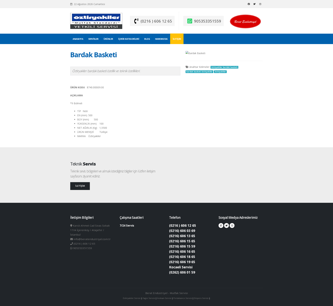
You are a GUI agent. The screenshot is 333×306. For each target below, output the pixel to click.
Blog (147, 38)
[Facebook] (248, 4)
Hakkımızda (161, 38)
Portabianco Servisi (182, 298)
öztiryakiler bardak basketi (224, 67)
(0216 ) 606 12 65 (156, 21)
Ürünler (108, 38)
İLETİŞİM (80, 185)
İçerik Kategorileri (128, 38)
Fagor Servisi (149, 298)
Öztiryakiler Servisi (132, 298)
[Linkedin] (260, 4)
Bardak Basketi (93, 54)
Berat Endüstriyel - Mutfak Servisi (166, 293)
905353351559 (207, 21)
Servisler (93, 38)
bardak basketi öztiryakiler (199, 71)
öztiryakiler (220, 71)
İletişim (177, 38)
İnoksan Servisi (164, 298)
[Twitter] (254, 4)
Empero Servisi (201, 298)
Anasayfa (78, 38)
